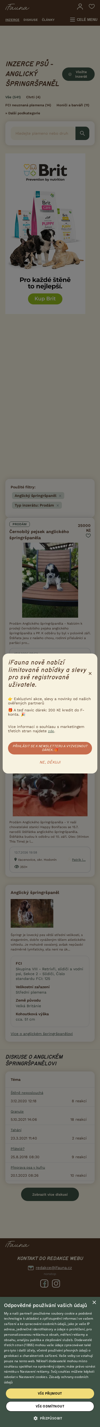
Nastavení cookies (33, 1377)
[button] (50, 1418)
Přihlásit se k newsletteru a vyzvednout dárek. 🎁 (50, 748)
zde (51, 731)
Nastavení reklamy (34, 1371)
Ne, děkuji (50, 762)
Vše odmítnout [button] (50, 1406)
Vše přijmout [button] (50, 1393)
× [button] (94, 1303)
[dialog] (50, 1362)
